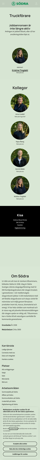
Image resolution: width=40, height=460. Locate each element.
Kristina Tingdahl (20, 70)
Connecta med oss (8, 353)
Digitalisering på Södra (10, 404)
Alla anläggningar (8, 369)
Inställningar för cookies (20, 454)
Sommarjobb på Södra (10, 392)
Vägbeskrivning (20, 228)
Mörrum (4, 382)
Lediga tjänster (7, 349)
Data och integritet (8, 356)
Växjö (4, 373)
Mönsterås (5, 379)
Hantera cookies (7, 359)
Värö (3, 376)
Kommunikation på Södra (11, 398)
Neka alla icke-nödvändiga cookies (20, 449)
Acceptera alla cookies (20, 444)
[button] (36, 3)
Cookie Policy (13, 429)
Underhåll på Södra (9, 401)
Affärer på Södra (7, 395)
